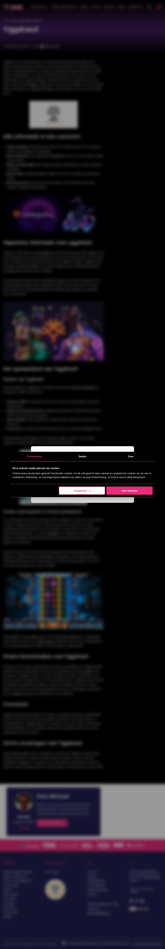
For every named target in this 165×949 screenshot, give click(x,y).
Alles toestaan (129, 490)
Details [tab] (83, 456)
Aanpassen (80, 490)
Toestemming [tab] (34, 456)
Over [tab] (131, 456)
